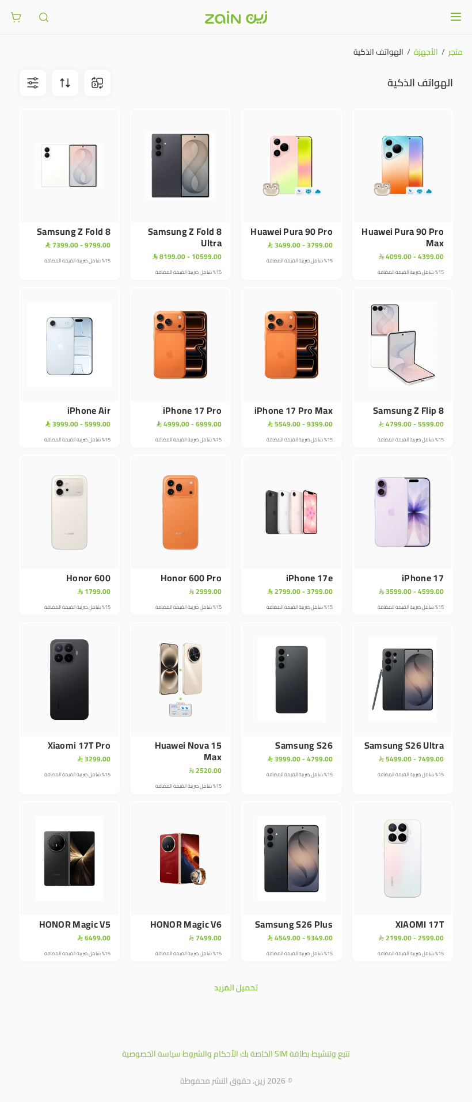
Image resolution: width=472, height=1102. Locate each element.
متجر (455, 51)
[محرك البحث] (44, 17)
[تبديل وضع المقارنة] (97, 83)
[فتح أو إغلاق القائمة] (456, 16)
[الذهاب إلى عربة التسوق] (16, 17)
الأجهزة (426, 51)
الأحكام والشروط (210, 1053)
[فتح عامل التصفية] (65, 83)
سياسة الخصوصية (151, 1053)
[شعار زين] (236, 17)
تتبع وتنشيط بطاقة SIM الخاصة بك (295, 1053)
